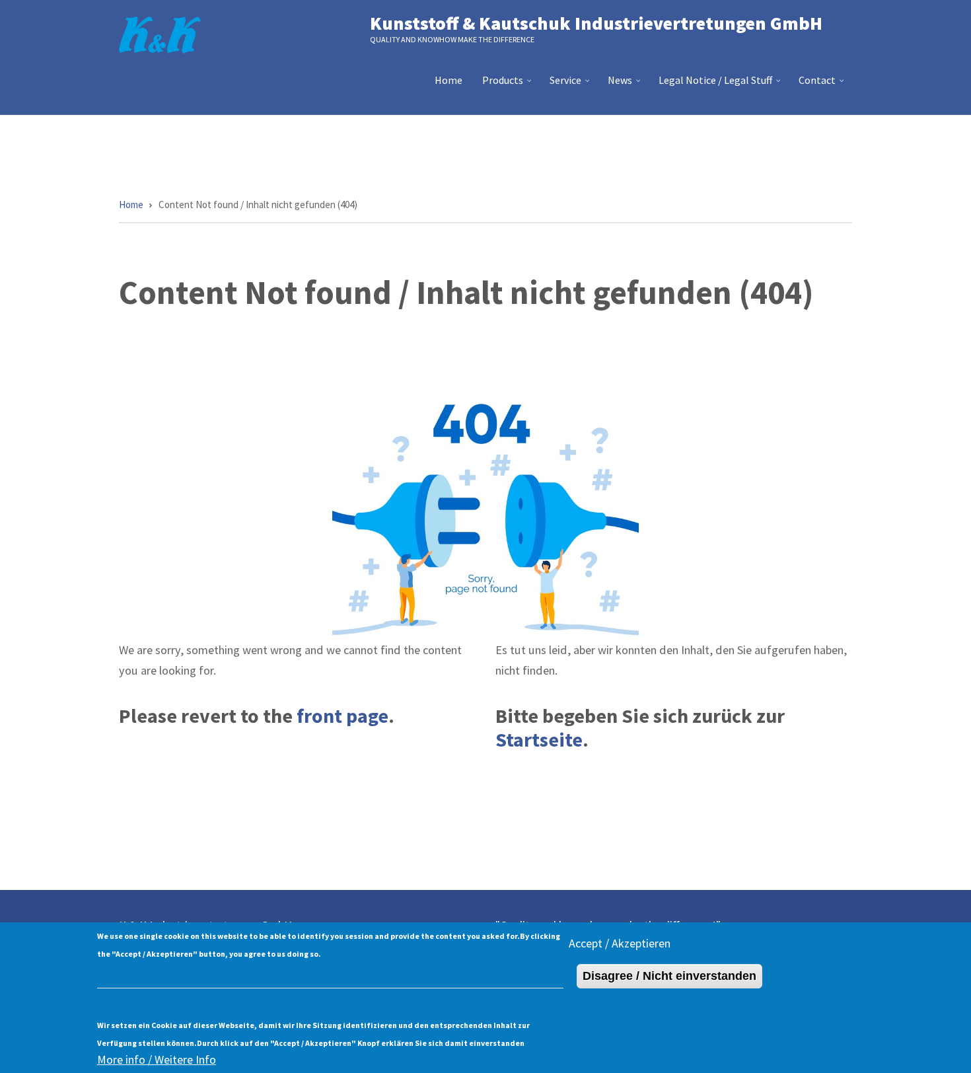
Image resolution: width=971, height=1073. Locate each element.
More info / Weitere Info (156, 1059)
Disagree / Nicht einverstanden (669, 975)
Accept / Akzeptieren (619, 943)
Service (571, 85)
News (625, 85)
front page (342, 715)
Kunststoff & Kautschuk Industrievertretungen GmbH (596, 23)
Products (508, 85)
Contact (823, 85)
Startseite (539, 739)
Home (448, 80)
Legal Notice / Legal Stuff (721, 85)
